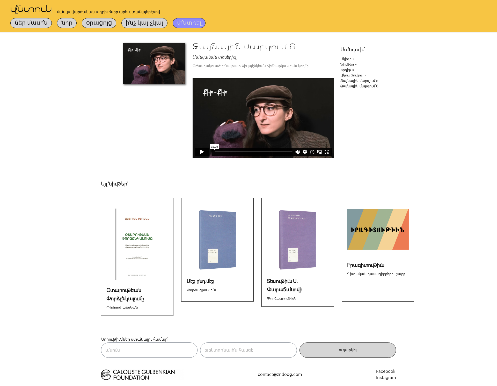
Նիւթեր (347, 64)
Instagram (386, 378)
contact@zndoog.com (280, 375)
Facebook (385, 371)
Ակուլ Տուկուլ (351, 75)
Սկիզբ (346, 59)
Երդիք (345, 70)
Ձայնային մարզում (357, 81)
